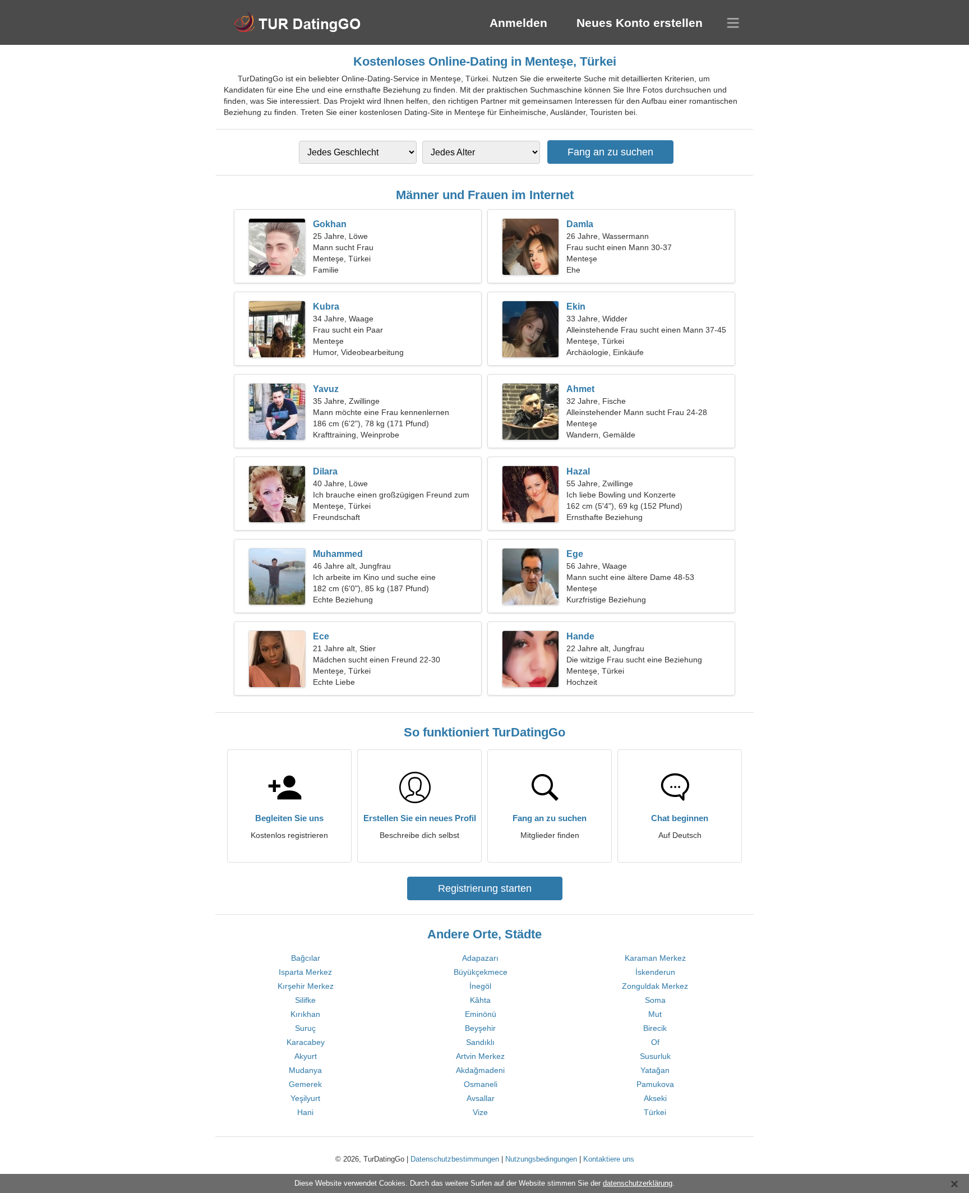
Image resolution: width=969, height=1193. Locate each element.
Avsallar (481, 1098)
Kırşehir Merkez (306, 986)
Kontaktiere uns (608, 1159)
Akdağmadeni (480, 1070)
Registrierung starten (485, 888)
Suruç (305, 1028)
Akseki (655, 1098)
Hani (305, 1112)
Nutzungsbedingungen (541, 1159)
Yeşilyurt (305, 1098)
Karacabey (306, 1042)
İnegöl (480, 986)
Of (655, 1042)
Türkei (655, 1112)
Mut (655, 1014)
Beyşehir (480, 1028)
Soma (655, 1000)
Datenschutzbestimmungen (454, 1159)
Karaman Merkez (655, 958)
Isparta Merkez (305, 972)
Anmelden (518, 22)
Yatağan (655, 1070)
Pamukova (655, 1084)
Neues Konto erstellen (639, 22)
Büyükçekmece (480, 972)
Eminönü (480, 1014)
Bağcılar (305, 958)
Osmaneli (480, 1084)
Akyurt (305, 1056)
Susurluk (655, 1056)
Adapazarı (480, 958)
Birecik (655, 1028)
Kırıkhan (305, 1014)
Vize (480, 1112)
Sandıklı (480, 1042)
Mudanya (305, 1070)
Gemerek (305, 1084)
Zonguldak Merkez (655, 986)
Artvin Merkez (480, 1056)
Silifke (305, 1000)
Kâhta (480, 1000)
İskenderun (655, 972)
